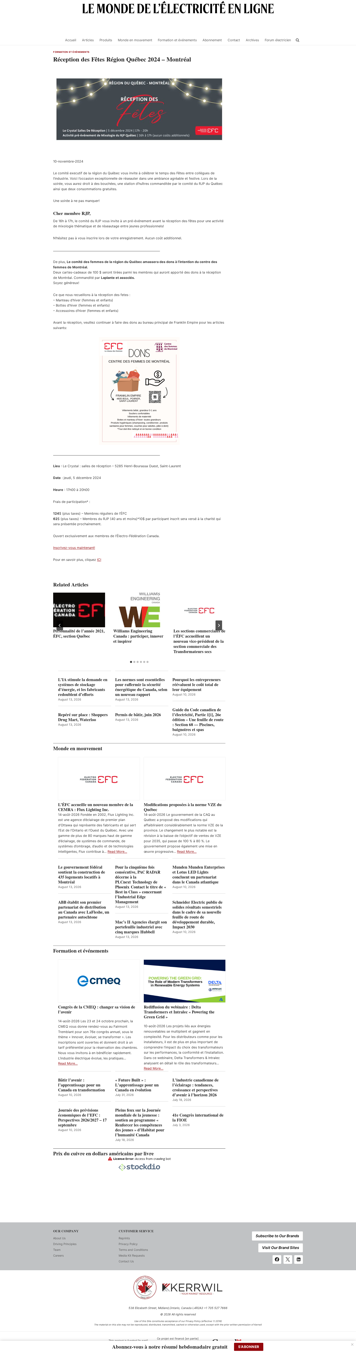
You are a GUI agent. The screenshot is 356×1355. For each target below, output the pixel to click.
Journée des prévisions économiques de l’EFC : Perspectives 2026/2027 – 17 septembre (82, 1117)
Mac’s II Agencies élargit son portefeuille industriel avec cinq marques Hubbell (141, 927)
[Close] (352, 1344)
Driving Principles (64, 1244)
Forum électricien (278, 40)
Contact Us (126, 1261)
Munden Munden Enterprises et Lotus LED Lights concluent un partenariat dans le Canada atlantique (198, 874)
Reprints (124, 1238)
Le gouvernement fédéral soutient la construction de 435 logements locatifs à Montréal (81, 874)
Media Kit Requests (132, 1255)
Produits (106, 40)
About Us (59, 1238)
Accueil (70, 40)
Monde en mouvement (135, 40)
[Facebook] (277, 1259)
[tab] (131, 662)
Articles (88, 40)
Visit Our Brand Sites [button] (280, 1247)
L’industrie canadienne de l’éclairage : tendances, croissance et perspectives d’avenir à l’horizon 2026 (195, 1087)
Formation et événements (177, 40)
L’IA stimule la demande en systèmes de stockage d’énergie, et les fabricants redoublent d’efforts (82, 687)
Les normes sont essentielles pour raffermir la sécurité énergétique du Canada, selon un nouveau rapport (141, 687)
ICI (99, 560)
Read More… (117, 851)
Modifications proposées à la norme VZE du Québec (182, 807)
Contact (234, 40)
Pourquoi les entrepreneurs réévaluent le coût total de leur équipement (196, 684)
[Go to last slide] (59, 625)
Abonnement (212, 40)
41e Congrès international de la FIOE (198, 1118)
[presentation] (79, 610)
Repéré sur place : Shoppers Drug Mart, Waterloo (83, 717)
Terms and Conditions (133, 1249)
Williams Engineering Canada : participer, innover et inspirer (138, 636)
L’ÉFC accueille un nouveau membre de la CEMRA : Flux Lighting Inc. (95, 807)
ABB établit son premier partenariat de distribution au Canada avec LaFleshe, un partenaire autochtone (83, 910)
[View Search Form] (297, 40)
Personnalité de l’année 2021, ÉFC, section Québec (79, 633)
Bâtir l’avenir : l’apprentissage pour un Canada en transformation (81, 1085)
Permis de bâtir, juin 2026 (138, 714)
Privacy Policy (128, 1244)
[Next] (218, 625)
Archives (252, 40)
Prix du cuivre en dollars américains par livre (103, 1153)
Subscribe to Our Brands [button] (277, 1236)
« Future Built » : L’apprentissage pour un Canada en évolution (137, 1085)
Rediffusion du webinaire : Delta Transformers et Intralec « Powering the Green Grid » (179, 1012)
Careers (58, 1255)
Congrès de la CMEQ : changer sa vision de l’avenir (96, 1009)
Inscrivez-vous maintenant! (74, 548)
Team (57, 1249)
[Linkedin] (298, 1259)
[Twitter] (287, 1259)
